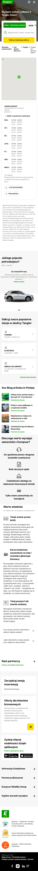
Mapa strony (6, 857)
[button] (19, 77)
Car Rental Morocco (17, 49)
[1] (19, 310)
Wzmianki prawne (18, 857)
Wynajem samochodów (7, 48)
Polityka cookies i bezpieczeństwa (14, 859)
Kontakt (30, 859)
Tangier (25, 47)
